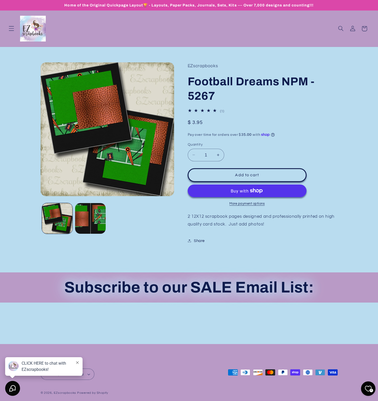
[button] (11, 29)
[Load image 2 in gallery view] (90, 218)
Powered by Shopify (92, 392)
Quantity (195, 144)
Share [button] (199, 241)
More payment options (247, 203)
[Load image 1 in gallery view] (57, 218)
